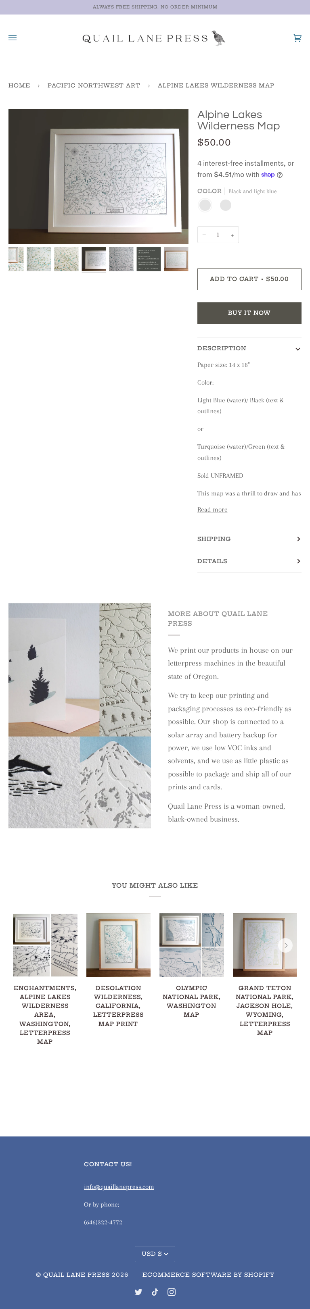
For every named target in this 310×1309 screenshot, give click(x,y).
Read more (212, 509)
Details (212, 561)
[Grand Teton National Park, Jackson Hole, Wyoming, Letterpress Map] (265, 945)
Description (221, 348)
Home (19, 85)
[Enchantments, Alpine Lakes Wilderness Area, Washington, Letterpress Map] (45, 945)
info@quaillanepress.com (119, 1186)
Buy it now (249, 312)
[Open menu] (20, 38)
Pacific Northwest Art (94, 85)
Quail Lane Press (76, 1274)
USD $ (152, 1253)
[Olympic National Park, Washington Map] (191, 945)
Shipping (214, 539)
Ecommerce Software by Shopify (208, 1274)
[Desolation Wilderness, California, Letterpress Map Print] (118, 945)
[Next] (285, 945)
